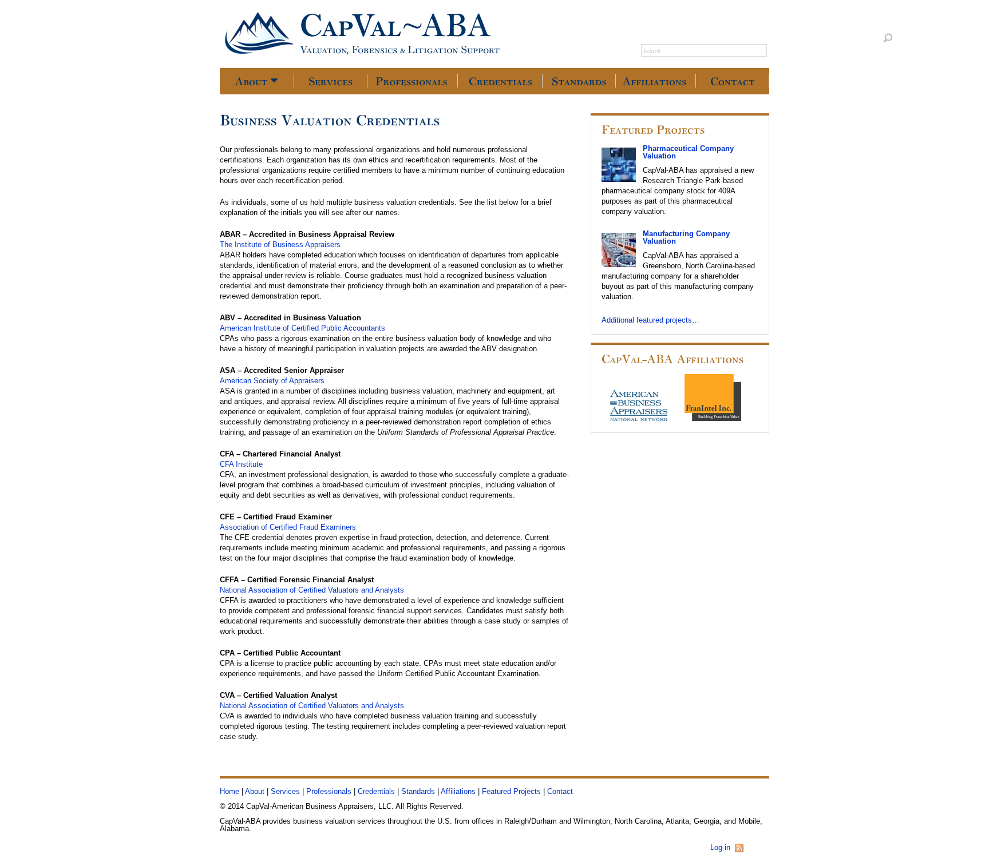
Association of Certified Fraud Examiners (288, 527)
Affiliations (458, 791)
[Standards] (579, 81)
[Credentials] (500, 81)
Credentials (376, 791)
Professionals (328, 791)
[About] (257, 81)
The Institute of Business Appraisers (280, 244)
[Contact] (732, 81)
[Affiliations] (653, 81)
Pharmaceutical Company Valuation (688, 152)
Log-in (720, 847)
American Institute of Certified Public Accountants (302, 328)
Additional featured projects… (650, 320)
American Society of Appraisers (272, 380)
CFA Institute (241, 464)
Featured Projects (511, 791)
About (254, 791)
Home (229, 791)
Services (285, 791)
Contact (560, 791)
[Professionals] (406, 81)
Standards (418, 791)
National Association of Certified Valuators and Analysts (312, 590)
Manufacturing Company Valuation (686, 237)
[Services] (330, 81)
